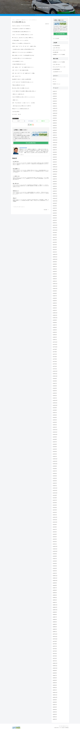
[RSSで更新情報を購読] (33, 125)
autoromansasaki (23, 147)
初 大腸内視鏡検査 (56, 69)
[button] (67, 38)
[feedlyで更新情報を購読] (31, 125)
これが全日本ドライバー (57, 71)
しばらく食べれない (56, 64)
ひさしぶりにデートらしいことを (59, 66)
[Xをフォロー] (29, 125)
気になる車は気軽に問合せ (31, 142)
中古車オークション (15, 118)
